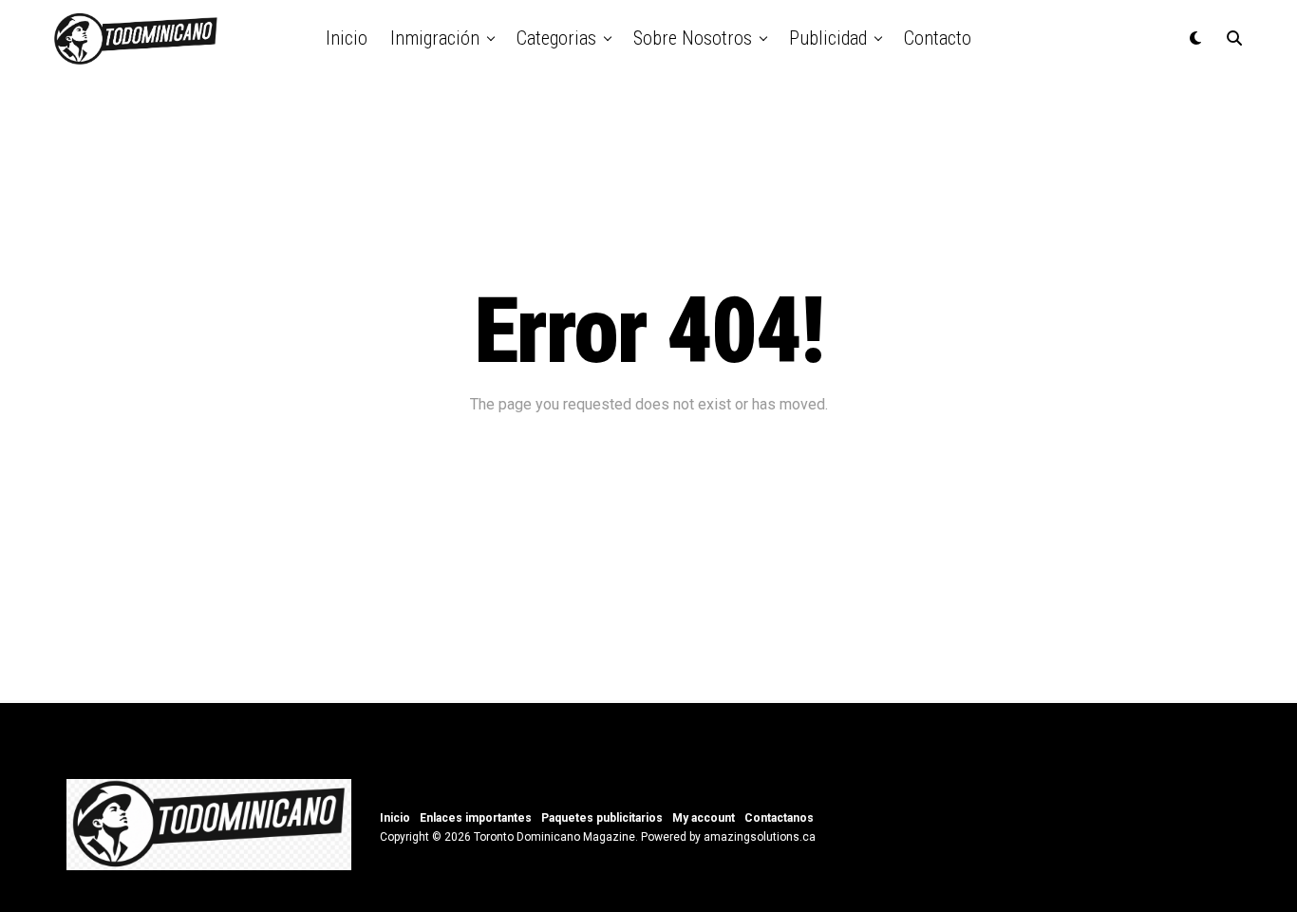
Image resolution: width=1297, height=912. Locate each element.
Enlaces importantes (476, 818)
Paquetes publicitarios (602, 818)
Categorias (556, 38)
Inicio (346, 38)
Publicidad (828, 38)
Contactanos (779, 818)
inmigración (434, 38)
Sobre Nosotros (692, 38)
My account (703, 818)
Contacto (937, 38)
